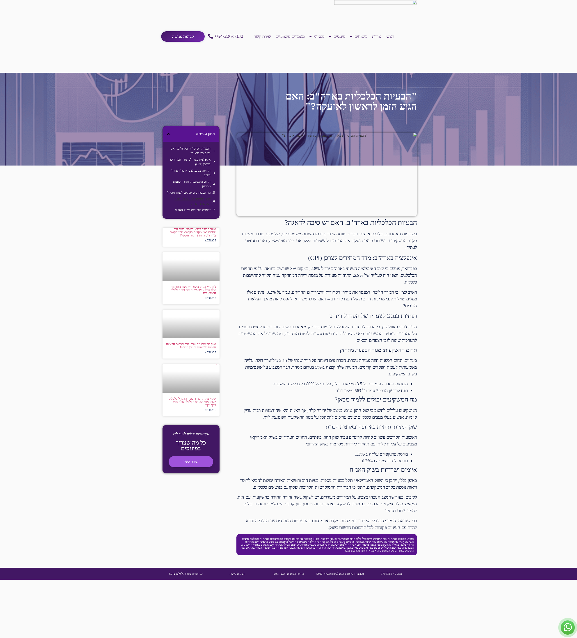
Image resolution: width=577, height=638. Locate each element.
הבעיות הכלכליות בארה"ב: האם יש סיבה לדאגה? (191, 151)
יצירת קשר (262, 36)
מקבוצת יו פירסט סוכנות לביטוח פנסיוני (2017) (340, 573)
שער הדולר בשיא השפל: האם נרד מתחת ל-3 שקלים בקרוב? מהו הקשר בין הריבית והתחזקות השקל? (193, 232)
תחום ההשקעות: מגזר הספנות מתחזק (192, 184)
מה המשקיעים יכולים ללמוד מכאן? (189, 192)
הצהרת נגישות (237, 573)
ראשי (390, 36)
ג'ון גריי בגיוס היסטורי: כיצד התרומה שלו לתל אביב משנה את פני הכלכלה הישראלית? (193, 290)
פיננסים (339, 36)
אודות (376, 36)
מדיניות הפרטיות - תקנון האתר (288, 573)
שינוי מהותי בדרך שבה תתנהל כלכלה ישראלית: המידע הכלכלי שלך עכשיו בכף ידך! (192, 402)
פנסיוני (319, 36)
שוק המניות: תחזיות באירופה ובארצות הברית (193, 201)
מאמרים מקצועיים (290, 36)
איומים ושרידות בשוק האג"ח (193, 210)
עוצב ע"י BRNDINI (391, 573)
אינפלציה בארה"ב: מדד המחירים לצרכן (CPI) (190, 162)
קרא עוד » (210, 240)
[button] (168, 134)
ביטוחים (361, 36)
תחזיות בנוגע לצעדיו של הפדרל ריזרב (191, 173)
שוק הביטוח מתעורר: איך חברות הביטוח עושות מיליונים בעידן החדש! (191, 346)
